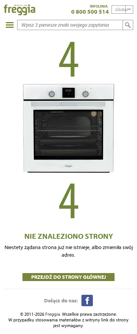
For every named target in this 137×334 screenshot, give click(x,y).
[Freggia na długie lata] (19, 10)
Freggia (52, 314)
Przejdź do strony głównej (68, 276)
